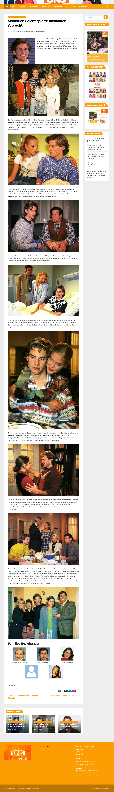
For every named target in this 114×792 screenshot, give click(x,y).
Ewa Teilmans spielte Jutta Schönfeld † (41, 726)
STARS (23, 7)
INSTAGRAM (70, 7)
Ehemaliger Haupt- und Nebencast (17, 721)
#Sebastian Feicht (39, 31)
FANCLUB (45, 7)
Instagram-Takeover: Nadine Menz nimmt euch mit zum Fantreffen (96, 156)
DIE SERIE (33, 7)
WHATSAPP (83, 7)
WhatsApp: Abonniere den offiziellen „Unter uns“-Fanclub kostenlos (97, 165)
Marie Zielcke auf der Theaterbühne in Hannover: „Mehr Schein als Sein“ (96, 147)
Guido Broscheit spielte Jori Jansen (69, 725)
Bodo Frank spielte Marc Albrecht (64, 696)
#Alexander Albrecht (26, 31)
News (14, 7)
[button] (104, 6)
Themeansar (36, 788)
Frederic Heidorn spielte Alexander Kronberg (17, 726)
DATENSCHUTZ (96, 788)
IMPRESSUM (106, 788)
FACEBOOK (58, 7)
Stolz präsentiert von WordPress (13, 788)
